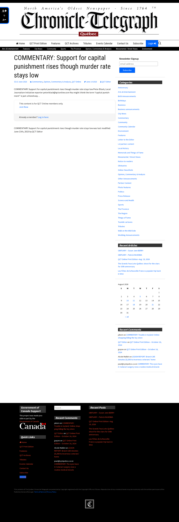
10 (128, 300)
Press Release (124, 196)
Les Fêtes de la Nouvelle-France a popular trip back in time (101, 442)
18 (134, 304)
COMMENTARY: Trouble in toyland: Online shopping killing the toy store (67, 426)
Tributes (87, 43)
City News (38, 49)
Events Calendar (104, 43)
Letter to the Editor (126, 139)
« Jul (127, 316)
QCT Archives (72, 43)
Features (55, 43)
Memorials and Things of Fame (130, 152)
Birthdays (122, 100)
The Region (122, 213)
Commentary (37, 81)
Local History (123, 148)
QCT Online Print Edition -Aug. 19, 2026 (134, 259)
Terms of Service (40, 492)
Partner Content (124, 183)
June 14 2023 (91, 81)
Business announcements (128, 109)
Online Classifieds (125, 170)
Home (21, 43)
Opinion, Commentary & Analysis (98, 49)
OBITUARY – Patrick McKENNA (130, 255)
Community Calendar (126, 126)
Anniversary (123, 87)
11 (134, 300)
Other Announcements (127, 178)
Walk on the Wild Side (127, 230)
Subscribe (138, 43)
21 (153, 304)
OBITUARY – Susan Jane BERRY (130, 250)
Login (151, 43)
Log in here (43, 117)
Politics (121, 191)
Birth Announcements (127, 96)
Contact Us (122, 43)
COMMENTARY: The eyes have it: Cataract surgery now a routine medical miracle (66, 467)
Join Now (23, 106)
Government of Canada (29, 421)
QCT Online (76, 81)
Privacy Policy (51, 492)
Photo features (124, 187)
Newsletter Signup (129, 59)
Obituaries (122, 165)
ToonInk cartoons (125, 222)
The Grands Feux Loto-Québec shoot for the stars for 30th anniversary (101, 431)
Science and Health (126, 200)
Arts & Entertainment (10, 49)
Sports (63, 49)
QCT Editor (106, 81)
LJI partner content (126, 144)
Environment (147, 49)
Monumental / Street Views (127, 49)
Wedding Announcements (128, 235)
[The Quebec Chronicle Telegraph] (89, 21)
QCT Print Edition (38, 43)
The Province (76, 49)
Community (51, 49)
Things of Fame (124, 217)
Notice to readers (125, 161)
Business (122, 105)
